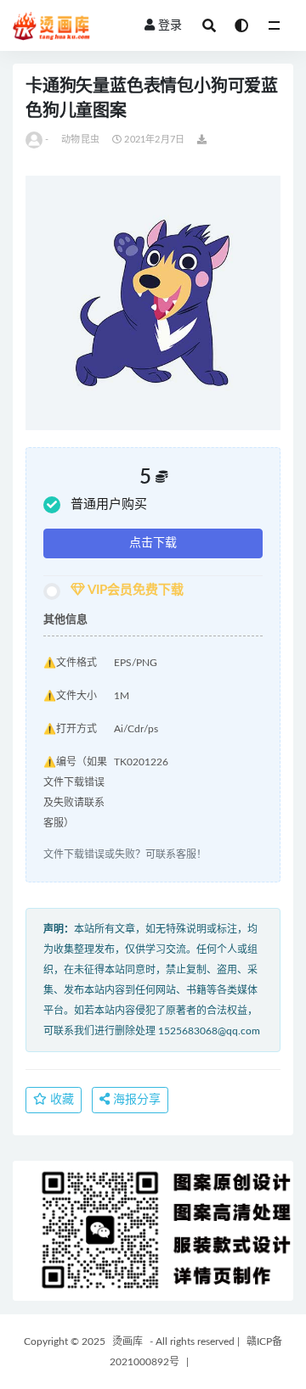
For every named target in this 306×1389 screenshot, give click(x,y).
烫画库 (127, 1341)
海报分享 (135, 1100)
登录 (170, 25)
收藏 (60, 1100)
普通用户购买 (109, 504)
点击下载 (153, 543)
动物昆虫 (80, 139)
